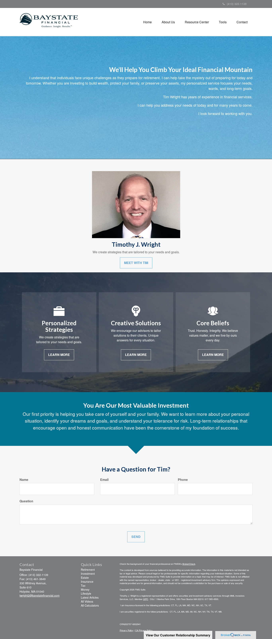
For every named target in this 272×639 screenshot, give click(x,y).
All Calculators (90, 605)
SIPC (145, 599)
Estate (85, 578)
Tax (83, 585)
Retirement (88, 570)
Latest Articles (90, 597)
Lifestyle (86, 593)
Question (26, 501)
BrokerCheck (188, 563)
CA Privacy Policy (144, 630)
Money (85, 589)
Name (24, 479)
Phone (183, 479)
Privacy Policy (126, 630)
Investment (88, 574)
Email (104, 479)
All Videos (87, 601)
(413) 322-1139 (237, 4)
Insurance (87, 581)
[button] (168, 22)
